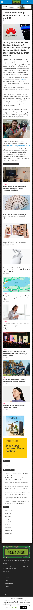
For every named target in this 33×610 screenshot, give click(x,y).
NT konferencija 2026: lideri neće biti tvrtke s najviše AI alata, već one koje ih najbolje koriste (15, 353)
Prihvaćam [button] (23, 607)
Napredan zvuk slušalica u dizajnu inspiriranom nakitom (14, 406)
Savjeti (6, 580)
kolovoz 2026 (8, 510)
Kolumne (7, 589)
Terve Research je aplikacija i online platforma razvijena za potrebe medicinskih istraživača (14, 188)
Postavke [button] (15, 607)
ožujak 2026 (8, 524)
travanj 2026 (8, 522)
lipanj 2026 (8, 516)
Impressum (6, 571)
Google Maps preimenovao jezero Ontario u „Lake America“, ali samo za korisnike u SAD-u (16, 298)
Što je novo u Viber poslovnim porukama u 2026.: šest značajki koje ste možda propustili (16, 325)
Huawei (23, 79)
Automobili (7, 594)
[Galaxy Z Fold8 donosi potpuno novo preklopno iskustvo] (16, 230)
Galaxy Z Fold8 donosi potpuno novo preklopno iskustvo (15, 243)
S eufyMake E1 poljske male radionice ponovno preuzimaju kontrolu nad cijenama (15, 216)
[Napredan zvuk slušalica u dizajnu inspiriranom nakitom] (16, 394)
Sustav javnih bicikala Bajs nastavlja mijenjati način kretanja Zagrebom (14, 380)
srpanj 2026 (8, 513)
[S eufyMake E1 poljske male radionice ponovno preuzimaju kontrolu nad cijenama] (16, 202)
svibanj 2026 (8, 519)
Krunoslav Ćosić (15, 21)
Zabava (7, 586)
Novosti (5, 184)
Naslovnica (7, 575)
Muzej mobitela (9, 583)
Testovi (7, 592)
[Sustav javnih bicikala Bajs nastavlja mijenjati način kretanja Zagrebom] (16, 368)
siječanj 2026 (8, 530)
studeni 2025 (8, 536)
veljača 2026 (8, 527)
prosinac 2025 (8, 533)
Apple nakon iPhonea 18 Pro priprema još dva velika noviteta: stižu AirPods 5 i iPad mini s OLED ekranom (16, 270)
